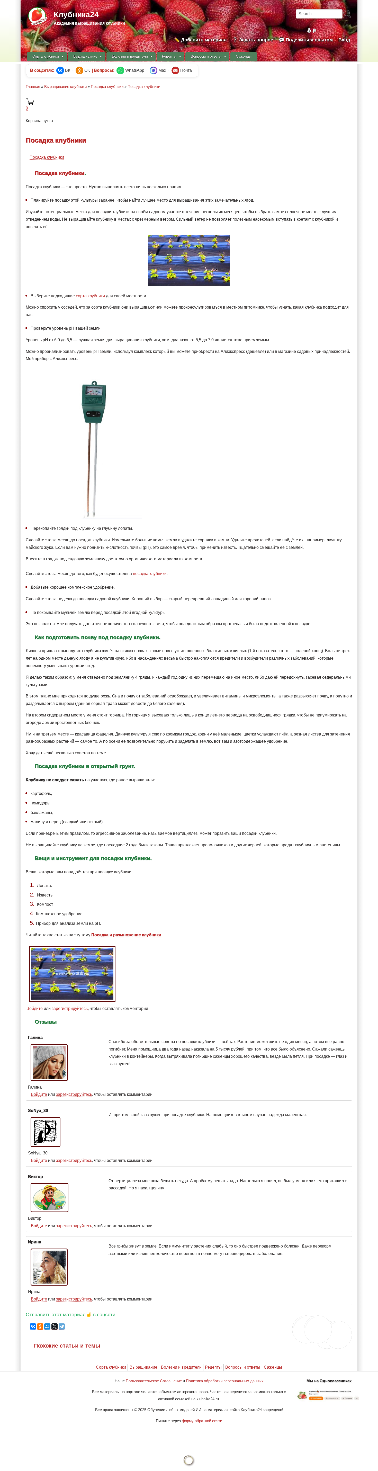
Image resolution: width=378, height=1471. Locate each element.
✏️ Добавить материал (200, 39)
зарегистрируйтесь (70, 1008)
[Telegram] (62, 1326)
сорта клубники (90, 296)
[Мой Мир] (47, 1326)
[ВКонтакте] (33, 1326)
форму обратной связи (202, 1421)
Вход (344, 39)
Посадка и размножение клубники (126, 935)
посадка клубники (150, 573)
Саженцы (273, 1367)
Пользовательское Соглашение (154, 1381)
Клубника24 (76, 14)
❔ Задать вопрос (252, 39)
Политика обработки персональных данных (225, 1381)
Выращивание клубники (65, 86)
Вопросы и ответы (242, 1367)
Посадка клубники (107, 86)
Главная (33, 86)
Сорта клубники (111, 1367)
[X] (54, 1326)
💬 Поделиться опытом (306, 39)
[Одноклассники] (40, 1326)
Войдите (34, 1008)
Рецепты (213, 1367)
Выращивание (143, 1367)
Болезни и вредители (181, 1367)
